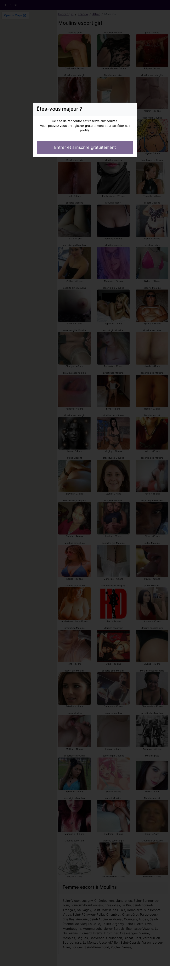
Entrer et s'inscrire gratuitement (85, 147)
